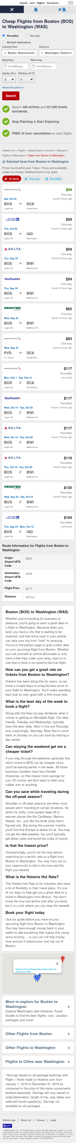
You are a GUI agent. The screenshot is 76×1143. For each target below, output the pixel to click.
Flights (41, 3)
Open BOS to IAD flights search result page (38, 228)
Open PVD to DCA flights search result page (38, 347)
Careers (40, 1120)
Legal (53, 1120)
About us (26, 1120)
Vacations (52, 3)
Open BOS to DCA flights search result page (38, 198)
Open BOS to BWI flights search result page (38, 257)
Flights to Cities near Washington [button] (35, 1061)
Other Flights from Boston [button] (29, 1033)
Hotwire (10, 3)
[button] (62, 959)
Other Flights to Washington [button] (30, 1047)
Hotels (23, 3)
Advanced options (11, 87)
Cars (32, 3)
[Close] (57, 963)
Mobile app (9, 1120)
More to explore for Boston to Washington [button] (32, 1004)
